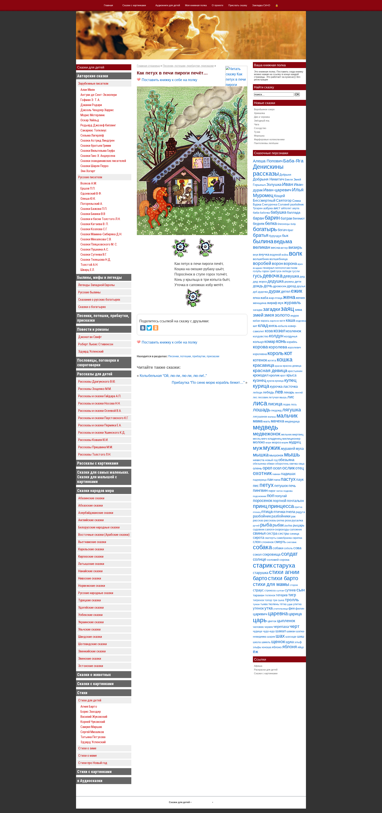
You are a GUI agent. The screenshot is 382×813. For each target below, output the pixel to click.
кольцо (258, 342)
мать (266, 421)
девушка (291, 276)
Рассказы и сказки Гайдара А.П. (99, 396)
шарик (271, 636)
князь (273, 326)
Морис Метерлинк (92, 115)
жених (300, 298)
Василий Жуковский (93, 717)
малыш (272, 416)
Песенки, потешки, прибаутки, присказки (103, 318)
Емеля (289, 179)
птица (267, 511)
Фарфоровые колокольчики (269, 139)
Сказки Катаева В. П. (94, 224)
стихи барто (283, 578)
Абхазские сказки (90, 505)
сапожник (296, 529)
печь (292, 486)
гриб (272, 271)
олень (257, 468)
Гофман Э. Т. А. (90, 100)
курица (261, 386)
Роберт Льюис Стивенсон (95, 344)
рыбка (288, 525)
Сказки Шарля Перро (94, 166)
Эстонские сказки (90, 666)
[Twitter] (149, 328)
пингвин (260, 490)
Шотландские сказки (92, 644)
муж (257, 448)
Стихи (82, 692)
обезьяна (286, 460)
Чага (256, 124)
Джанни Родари (91, 105)
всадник (257, 268)
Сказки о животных (94, 674)
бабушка (278, 212)
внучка (264, 254)
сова (297, 548)
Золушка (273, 184)
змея (269, 314)
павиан (276, 474)
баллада (293, 212)
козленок (293, 331)
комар (269, 341)
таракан (258, 595)
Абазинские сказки (91, 498)
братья (260, 235)
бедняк (258, 224)
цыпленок (286, 620)
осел (277, 468)
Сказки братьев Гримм (95, 146)
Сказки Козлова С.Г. (93, 229)
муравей (288, 448)
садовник (258, 529)
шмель (266, 642)
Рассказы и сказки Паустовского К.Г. (103, 418)
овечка (293, 463)
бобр (293, 224)
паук (300, 479)
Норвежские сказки (91, 586)
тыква (264, 604)
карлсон (274, 320)
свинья (259, 533)
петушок (281, 486)
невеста (258, 460)
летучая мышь (278, 397)
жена (289, 297)
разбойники (280, 516)
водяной (275, 254)
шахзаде (290, 636)
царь (260, 620)
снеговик (291, 542)
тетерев (282, 595)
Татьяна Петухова (92, 737)
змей (258, 315)
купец (290, 380)
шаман (290, 631)
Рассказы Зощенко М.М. (94, 389)
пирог (272, 490)
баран (258, 218)
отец (299, 468)
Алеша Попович (268, 161)
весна (275, 247)
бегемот (299, 218)
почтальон (295, 501)
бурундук (275, 235)
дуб (255, 291)
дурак (274, 291)
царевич (260, 614)
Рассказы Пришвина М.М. (95, 447)
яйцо (301, 647)
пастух (288, 479)
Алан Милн (87, 90)
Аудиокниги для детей (167, 5)
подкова (287, 491)
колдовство (260, 336)
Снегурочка (269, 204)
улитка (297, 604)
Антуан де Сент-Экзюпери (98, 95)
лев (279, 392)
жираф (272, 303)
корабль (292, 342)
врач (300, 264)
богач (282, 230)
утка (268, 608)
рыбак (278, 525)
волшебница (278, 259)
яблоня (289, 646)
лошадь (261, 409)
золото (282, 314)
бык (285, 235)
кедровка (301, 320)
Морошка (259, 135)
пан (270, 479)
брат (290, 230)
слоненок (267, 542)
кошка (284, 360)
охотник (262, 473)
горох (265, 271)
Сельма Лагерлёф (92, 135)
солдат (289, 554)
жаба (264, 298)
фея (291, 608)
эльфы (257, 647)
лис (290, 397)
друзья (301, 286)
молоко (259, 442)
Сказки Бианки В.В (92, 214)
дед (302, 276)
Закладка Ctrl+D (261, 5)
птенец (257, 512)
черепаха (281, 627)
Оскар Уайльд (89, 120)
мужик (271, 447)
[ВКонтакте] (142, 328)
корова (260, 347)
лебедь (268, 392)
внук (255, 254)
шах (280, 636)
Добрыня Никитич (268, 179)
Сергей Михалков (92, 732)
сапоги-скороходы (277, 529)
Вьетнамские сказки (92, 542)
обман (271, 463)
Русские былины (89, 292)
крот (283, 375)
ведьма (283, 241)
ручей (256, 525)
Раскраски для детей (265, 669)
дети (298, 281)
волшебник (261, 259)
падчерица (260, 479)
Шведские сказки (90, 637)
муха (300, 448)
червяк (268, 627)
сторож (294, 585)
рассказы (270, 520)
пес (256, 486)
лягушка (291, 409)
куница (279, 380)
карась (265, 320)
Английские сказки (91, 520)
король (275, 353)
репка (280, 520)
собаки (278, 548)
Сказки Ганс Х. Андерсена (97, 156)
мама (258, 421)
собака (262, 547)
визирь (295, 247)
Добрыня (285, 174)
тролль (292, 599)
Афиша (258, 666)
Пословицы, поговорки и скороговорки (98, 362)
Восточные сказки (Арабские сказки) (104, 535)
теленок (270, 595)
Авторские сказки (92, 76)
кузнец (259, 380)
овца (301, 463)
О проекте (217, 5)
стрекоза (270, 590)
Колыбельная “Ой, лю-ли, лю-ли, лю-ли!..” (173, 376)
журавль (292, 302)
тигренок (258, 600)
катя (282, 320)
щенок (278, 641)
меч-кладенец (271, 438)
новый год (271, 460)
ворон (277, 263)
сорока (284, 559)
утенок (258, 608)
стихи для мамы (271, 584)
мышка (261, 455)
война (285, 254)
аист (276, 208)
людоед (276, 410)
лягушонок (260, 416)
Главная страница (148, 65)
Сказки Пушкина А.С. (94, 249)
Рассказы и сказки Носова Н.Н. (99, 403)
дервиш (289, 281)
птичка (279, 512)
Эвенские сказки (89, 659)
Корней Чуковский (92, 722)
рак (293, 516)
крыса (291, 375)
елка (256, 298)
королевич (294, 347)
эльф (298, 642)
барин (272, 218)
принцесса (281, 506)
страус (258, 590)
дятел (285, 291)
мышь (292, 454)
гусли (296, 271)
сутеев (290, 590)
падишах (288, 474)
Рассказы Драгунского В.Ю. (97, 382)
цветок (271, 621)
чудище (257, 631)
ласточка (290, 386)
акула (295, 208)
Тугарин (258, 208)
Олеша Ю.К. (88, 199)
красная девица (270, 370)
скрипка (297, 537)
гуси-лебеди (283, 271)
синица (294, 533)
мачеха (277, 421)
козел (279, 330)
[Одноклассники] (155, 328)
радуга (300, 512)
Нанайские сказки (90, 571)
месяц (257, 438)
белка (271, 223)
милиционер (291, 438)
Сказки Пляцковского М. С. (98, 244)
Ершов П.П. (87, 188)
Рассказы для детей (94, 374)
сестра (271, 533)
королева (278, 347)
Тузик (257, 132)
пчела (290, 512)
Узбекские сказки (90, 615)
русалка (297, 520)
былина (263, 241)
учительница (280, 608)
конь (281, 341)
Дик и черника (262, 117)
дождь (258, 286)
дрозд (291, 286)
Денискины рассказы (268, 170)
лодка (286, 404)
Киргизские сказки (90, 556)
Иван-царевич (277, 190)
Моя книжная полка (196, 5)
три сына (278, 600)
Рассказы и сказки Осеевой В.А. (100, 411)
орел (267, 467)
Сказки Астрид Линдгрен (97, 140)
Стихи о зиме (87, 748)
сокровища (271, 554)
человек (258, 627)
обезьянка (259, 463)
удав (289, 604)
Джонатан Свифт (90, 337)
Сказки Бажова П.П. (93, 209)
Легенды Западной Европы (96, 285)
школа (257, 642)
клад (263, 325)
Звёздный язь (261, 120)
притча (298, 507)
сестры (283, 533)
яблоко (277, 647)
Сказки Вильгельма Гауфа (97, 151)
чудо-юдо (269, 631)
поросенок (262, 500)
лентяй (299, 392)
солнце (259, 559)
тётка (283, 604)
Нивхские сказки (89, 578)
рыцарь (298, 525)
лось (294, 404)
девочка (273, 276)
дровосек (279, 286)
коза (269, 331)
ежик (296, 291)
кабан (256, 320)
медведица (292, 421)
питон (279, 491)
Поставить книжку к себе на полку (169, 80)
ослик (288, 467)
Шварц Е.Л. (87, 270)
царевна (278, 613)
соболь (288, 548)
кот (288, 353)
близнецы (283, 224)
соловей (273, 559)
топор (268, 600)
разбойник (262, 516)
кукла (270, 380)
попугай (281, 496)
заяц (287, 308)
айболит (286, 208)
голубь (257, 271)
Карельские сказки (91, 549)
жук (280, 303)
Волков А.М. (88, 183)
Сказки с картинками (134, 5)
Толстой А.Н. (89, 265)
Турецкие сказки (89, 600)
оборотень (282, 463)
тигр (292, 595)
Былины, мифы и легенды (99, 277)
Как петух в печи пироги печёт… (172, 72)
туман (256, 604)
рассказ (258, 520)
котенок (260, 360)
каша (290, 320)
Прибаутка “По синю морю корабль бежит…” (208, 382)
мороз (276, 442)
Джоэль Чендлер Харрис (97, 110)
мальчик (287, 416)
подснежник (259, 496)
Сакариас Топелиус (93, 130)
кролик (274, 375)
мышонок (276, 455)
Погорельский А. (91, 204)
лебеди (257, 392)
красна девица (292, 365)
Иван (287, 184)
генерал (268, 268)
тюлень (273, 604)
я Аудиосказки (89, 780)
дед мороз (260, 281)
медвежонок (267, 434)
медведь (265, 427)
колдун (276, 335)
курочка (276, 386)
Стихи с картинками (94, 771)
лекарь (289, 392)
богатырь (265, 229)
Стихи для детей (89, 700)
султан (280, 590)
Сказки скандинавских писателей (103, 161)
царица (295, 614)
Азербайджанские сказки (95, 513)
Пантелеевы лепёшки (266, 143)
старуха (284, 565)
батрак (286, 218)
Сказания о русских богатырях (99, 300)
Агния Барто (88, 707)
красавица (263, 365)
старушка (260, 573)
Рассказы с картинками (97, 463)
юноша (266, 647)
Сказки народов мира (95, 490)
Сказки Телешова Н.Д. (95, 260)
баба (256, 212)
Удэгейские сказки (91, 608)
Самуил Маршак (91, 727)
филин (299, 608)
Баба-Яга (293, 160)
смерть (280, 542)
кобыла (282, 326)
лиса (260, 403)
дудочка (263, 291)
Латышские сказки (91, 564)
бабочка (265, 212)
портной (279, 501)
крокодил (261, 375)
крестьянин (295, 371)
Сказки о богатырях (92, 307)
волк (295, 253)
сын (300, 589)
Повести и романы (93, 329)
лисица (275, 403)
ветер (284, 247)
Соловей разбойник (291, 204)
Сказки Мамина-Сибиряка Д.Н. (101, 234)
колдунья (290, 336)
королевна (260, 354)
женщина (259, 303)
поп (270, 495)
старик (263, 565)
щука (290, 642)
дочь (268, 286)
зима (298, 310)
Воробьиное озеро (264, 109)
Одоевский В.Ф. (91, 194)
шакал (280, 631)
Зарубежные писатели (93, 83)
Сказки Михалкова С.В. (96, 239)
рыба (266, 525)
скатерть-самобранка (278, 537)
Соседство (260, 128)
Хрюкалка (259, 113)
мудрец (295, 442)
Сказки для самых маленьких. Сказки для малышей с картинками (103, 477)
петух (267, 485)
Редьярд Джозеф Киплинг (98, 125)
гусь (257, 276)
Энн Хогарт (88, 171)
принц (260, 506)
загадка (257, 310)
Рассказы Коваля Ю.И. (93, 440)
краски (278, 366)
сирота (258, 537)
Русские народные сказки (95, 593)
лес (255, 397)
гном (293, 268)
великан (261, 247)
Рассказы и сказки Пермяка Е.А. (100, 425)
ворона (290, 263)
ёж (255, 651)
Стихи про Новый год (92, 763)
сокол (257, 554)
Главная (108, 5)
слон (257, 542)
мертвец (297, 434)
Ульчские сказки (89, 629)
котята (272, 360)
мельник (286, 434)
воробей (262, 263)
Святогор (284, 200)
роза (288, 520)
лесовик (263, 397)
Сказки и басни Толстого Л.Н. (100, 219)
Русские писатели (90, 177)
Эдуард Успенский (90, 351)
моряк (284, 442)
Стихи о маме (87, 756)
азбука (268, 208)
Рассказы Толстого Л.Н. (94, 454)
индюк (294, 315)
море (268, 442)
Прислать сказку (237, 5)
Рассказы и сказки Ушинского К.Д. (101, 433)
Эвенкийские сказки (92, 651)
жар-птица (275, 298)
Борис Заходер (90, 712)
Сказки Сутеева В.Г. (93, 254)
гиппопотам (282, 268)
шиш (300, 636)
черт (295, 626)
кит (255, 326)
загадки (271, 309)
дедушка (275, 281)
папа (277, 479)
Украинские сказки (91, 622)
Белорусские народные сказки (99, 527)
